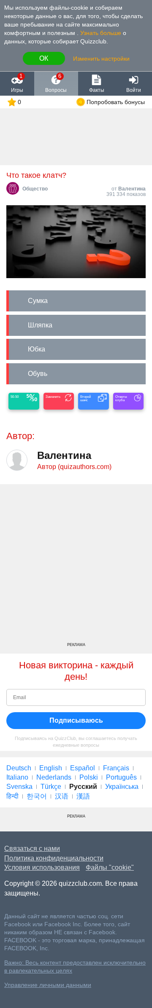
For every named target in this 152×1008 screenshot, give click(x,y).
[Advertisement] (76, 566)
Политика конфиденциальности (53, 858)
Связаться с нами (32, 848)
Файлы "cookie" (110, 867)
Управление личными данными (47, 985)
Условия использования (42, 867)
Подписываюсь (76, 720)
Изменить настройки (101, 58)
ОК (43, 58)
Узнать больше (100, 32)
